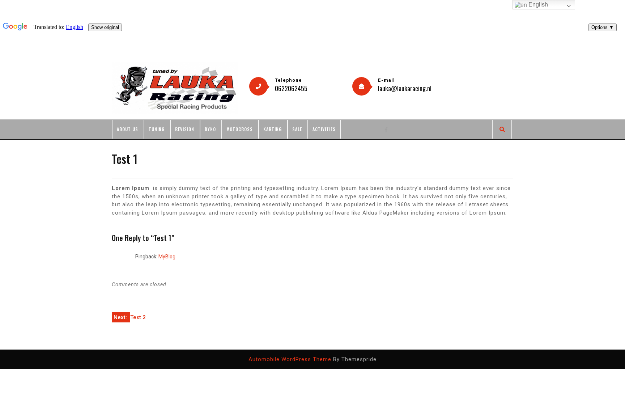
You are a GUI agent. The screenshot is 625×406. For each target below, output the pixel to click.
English (537, 4)
